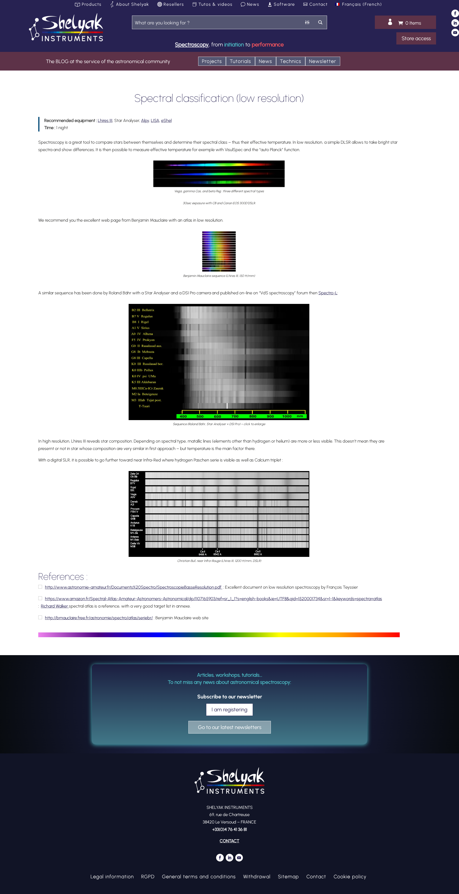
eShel (166, 120)
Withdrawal (257, 876)
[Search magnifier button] (320, 22)
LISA (155, 120)
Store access (416, 38)
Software (284, 4)
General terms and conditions (199, 876)
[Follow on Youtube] (455, 32)
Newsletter (322, 61)
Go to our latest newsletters (229, 727)
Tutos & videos (215, 4)
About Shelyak (132, 4)
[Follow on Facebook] (455, 13)
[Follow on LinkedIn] (455, 23)
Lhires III (105, 120)
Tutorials (240, 61)
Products (92, 4)
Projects (212, 61)
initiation (234, 44)
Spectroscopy (192, 44)
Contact (318, 4)
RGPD (148, 876)
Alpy (145, 120)
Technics (290, 61)
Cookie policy (350, 876)
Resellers (174, 4)
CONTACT (229, 841)
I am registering (229, 709)
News (253, 4)
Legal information (112, 876)
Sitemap (288, 876)
